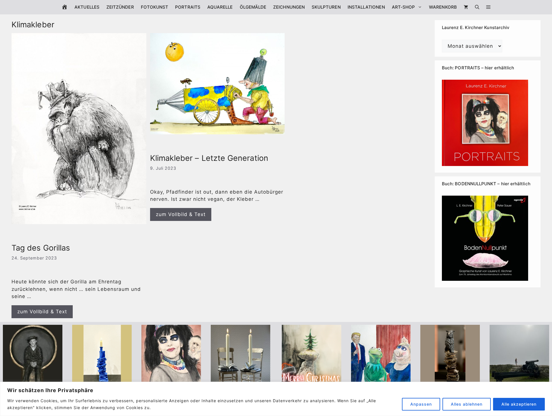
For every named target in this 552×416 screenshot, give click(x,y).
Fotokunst (154, 7)
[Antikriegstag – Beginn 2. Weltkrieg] (519, 380)
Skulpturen (326, 7)
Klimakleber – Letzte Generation (209, 158)
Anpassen (421, 404)
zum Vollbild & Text (42, 311)
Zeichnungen (289, 7)
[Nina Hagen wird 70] (171, 380)
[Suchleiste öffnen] (477, 7)
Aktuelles (86, 7)
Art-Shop (403, 7)
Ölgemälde (253, 7)
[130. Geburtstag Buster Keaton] (32, 380)
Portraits (187, 7)
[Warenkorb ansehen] (465, 7)
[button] (488, 7)
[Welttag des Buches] (102, 380)
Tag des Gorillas (41, 248)
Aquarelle (220, 7)
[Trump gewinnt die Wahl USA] (381, 380)
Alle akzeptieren (518, 404)
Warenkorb (443, 7)
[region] (276, 399)
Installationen (366, 7)
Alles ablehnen (466, 404)
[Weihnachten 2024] (240, 380)
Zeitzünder (120, 7)
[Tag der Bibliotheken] (450, 380)
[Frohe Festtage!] (311, 380)
